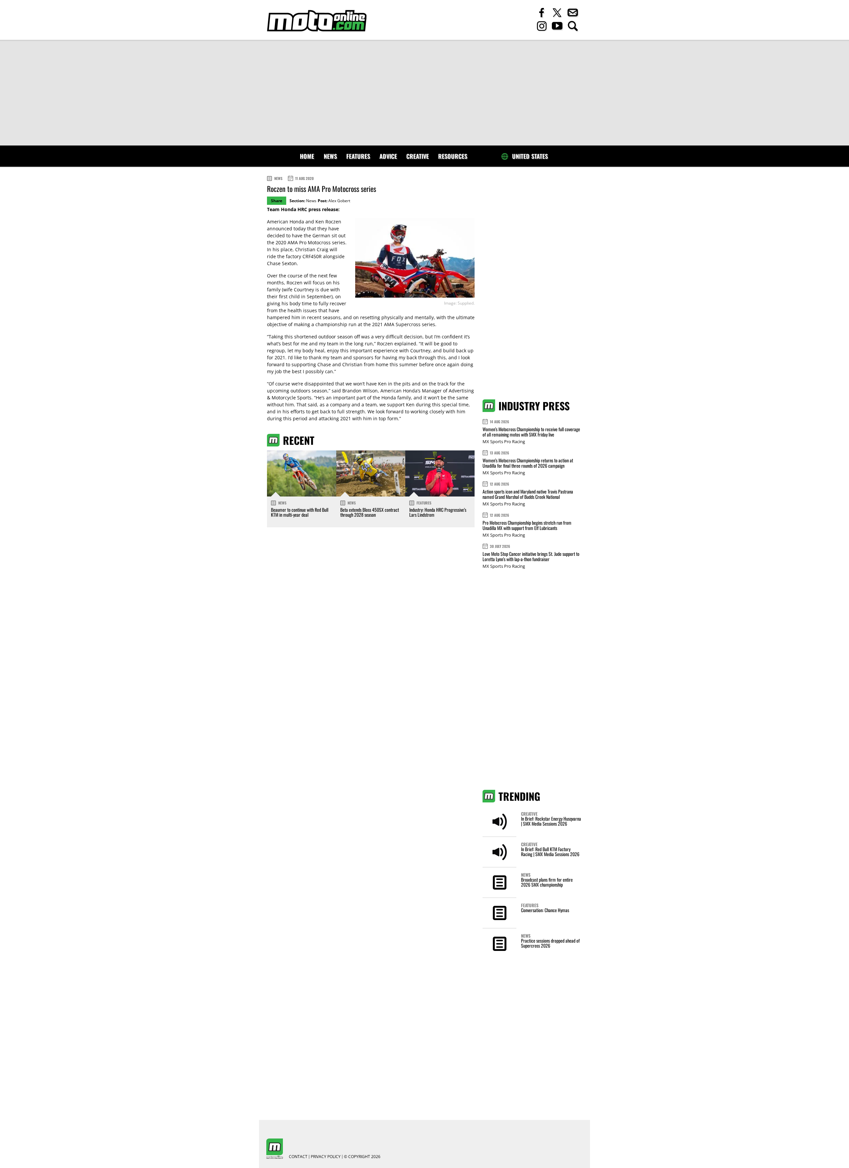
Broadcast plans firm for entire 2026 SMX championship (547, 882)
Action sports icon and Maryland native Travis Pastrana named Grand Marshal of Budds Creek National (528, 494)
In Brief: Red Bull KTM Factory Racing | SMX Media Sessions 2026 (550, 851)
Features (358, 156)
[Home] (316, 20)
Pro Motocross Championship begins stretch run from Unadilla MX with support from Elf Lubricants (527, 525)
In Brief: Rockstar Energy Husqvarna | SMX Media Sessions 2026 (551, 821)
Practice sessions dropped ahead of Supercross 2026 (550, 943)
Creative (417, 156)
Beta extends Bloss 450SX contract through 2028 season (369, 512)
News (330, 156)
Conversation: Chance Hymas (545, 909)
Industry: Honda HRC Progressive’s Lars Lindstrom (437, 512)
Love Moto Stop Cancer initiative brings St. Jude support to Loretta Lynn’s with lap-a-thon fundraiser (531, 556)
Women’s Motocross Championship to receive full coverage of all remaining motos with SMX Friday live (531, 432)
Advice (388, 156)
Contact (298, 1157)
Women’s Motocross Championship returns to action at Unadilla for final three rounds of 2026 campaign (528, 463)
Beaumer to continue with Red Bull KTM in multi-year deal (299, 512)
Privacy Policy (326, 1157)
